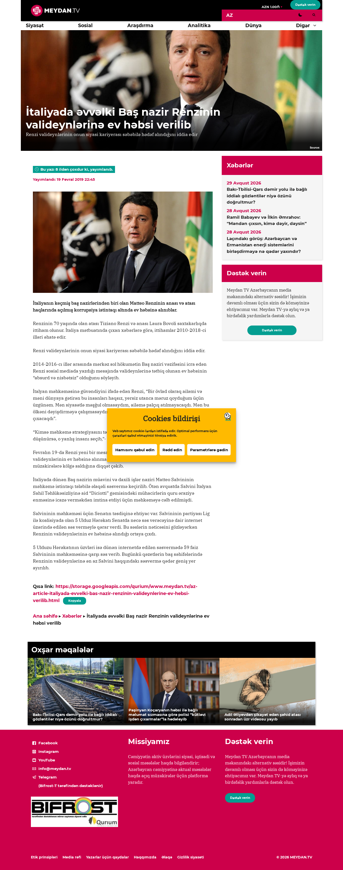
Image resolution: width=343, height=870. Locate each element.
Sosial (85, 25)
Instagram (48, 751)
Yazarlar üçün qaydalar (107, 857)
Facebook (48, 743)
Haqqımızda (145, 857)
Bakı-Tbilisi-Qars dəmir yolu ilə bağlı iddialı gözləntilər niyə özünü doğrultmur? (267, 196)
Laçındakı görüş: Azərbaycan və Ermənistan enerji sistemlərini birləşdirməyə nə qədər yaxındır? (264, 245)
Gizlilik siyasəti (190, 857)
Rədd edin (172, 449)
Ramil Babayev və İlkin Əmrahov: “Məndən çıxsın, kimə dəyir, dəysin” (267, 220)
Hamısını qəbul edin (134, 449)
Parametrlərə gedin (209, 449)
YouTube (46, 760)
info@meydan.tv (54, 768)
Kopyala (74, 600)
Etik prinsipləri (44, 857)
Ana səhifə (45, 616)
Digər (303, 25)
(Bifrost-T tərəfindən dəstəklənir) (70, 785)
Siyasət (35, 25)
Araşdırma (140, 25)
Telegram (47, 777)
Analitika (199, 25)
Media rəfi (72, 857)
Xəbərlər (72, 616)
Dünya (253, 25)
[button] (316, 25)
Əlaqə (166, 857)
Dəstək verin (305, 5)
